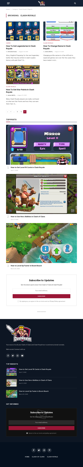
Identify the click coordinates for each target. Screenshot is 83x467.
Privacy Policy (54, 301)
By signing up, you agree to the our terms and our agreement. (42, 301)
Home (27, 457)
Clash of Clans (38, 457)
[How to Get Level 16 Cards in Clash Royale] (41, 145)
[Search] (75, 3)
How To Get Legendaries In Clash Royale (21, 47)
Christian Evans (12, 51)
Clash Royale (48, 43)
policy (47, 433)
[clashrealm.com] (41, 3)
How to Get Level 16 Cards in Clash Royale (28, 167)
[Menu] (8, 3)
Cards (8, 43)
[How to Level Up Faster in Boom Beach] (41, 243)
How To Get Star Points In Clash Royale (20, 91)
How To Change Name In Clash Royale (57, 47)
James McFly (49, 51)
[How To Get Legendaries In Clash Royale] (23, 31)
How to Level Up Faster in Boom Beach (26, 266)
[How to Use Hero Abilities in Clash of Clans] (41, 194)
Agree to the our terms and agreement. (42, 433)
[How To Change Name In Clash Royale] (60, 31)
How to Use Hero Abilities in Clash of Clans (28, 217)
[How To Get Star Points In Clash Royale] (23, 74)
